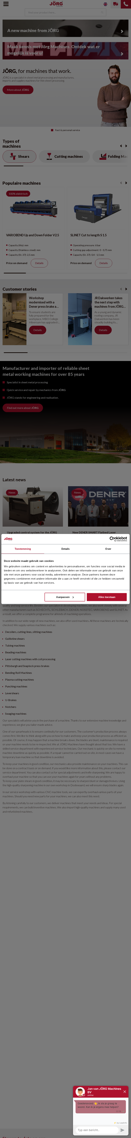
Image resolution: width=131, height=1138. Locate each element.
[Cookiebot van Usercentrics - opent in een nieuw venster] (112, 539)
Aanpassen (63, 597)
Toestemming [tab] (23, 548)
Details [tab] (65, 548)
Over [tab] (108, 548)
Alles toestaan (106, 597)
